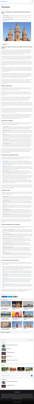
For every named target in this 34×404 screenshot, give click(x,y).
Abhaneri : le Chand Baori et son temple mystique (5, 329)
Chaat (3, 175)
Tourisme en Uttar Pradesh (5, 9)
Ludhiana (14, 328)
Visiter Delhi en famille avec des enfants (16, 319)
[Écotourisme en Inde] (5, 369)
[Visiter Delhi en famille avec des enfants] (17, 314)
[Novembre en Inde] (21, 369)
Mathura (4, 274)
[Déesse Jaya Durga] (3, 357)
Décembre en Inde (12, 371)
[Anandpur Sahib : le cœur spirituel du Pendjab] (6, 304)
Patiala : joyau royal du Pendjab (27, 319)
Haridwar (4, 278)
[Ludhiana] (17, 324)
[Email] (17, 296)
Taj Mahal (8, 271)
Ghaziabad (25, 328)
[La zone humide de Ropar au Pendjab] (28, 304)
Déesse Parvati (8, 348)
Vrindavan (7, 274)
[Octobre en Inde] (29, 369)
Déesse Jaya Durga (9, 356)
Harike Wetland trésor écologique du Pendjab (5, 319)
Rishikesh (7, 278)
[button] (1, 1)
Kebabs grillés (5, 166)
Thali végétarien (5, 179)
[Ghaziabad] (28, 324)
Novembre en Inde (20, 371)
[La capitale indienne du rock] (3, 353)
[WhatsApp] (13, 296)
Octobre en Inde (27, 371)
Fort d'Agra (10, 272)
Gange (8, 280)
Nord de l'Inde (5, 294)
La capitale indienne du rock (10, 352)
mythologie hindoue (25, 275)
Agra (3, 270)
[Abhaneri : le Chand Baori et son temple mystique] (6, 324)
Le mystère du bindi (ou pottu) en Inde (11, 381)
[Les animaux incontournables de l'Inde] (3, 361)
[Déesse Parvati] (3, 349)
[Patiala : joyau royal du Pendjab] (28, 314)
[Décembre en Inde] (13, 369)
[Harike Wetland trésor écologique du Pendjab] (6, 314)
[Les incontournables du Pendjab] (17, 304)
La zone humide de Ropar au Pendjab (28, 309)
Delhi (3, 266)
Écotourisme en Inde (4, 371)
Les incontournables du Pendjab (16, 309)
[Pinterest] (15, 296)
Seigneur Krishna (17, 275)
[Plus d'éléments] (18, 296)
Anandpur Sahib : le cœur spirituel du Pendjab (5, 309)
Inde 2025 (19, 402)
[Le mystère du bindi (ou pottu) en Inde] (3, 346)
